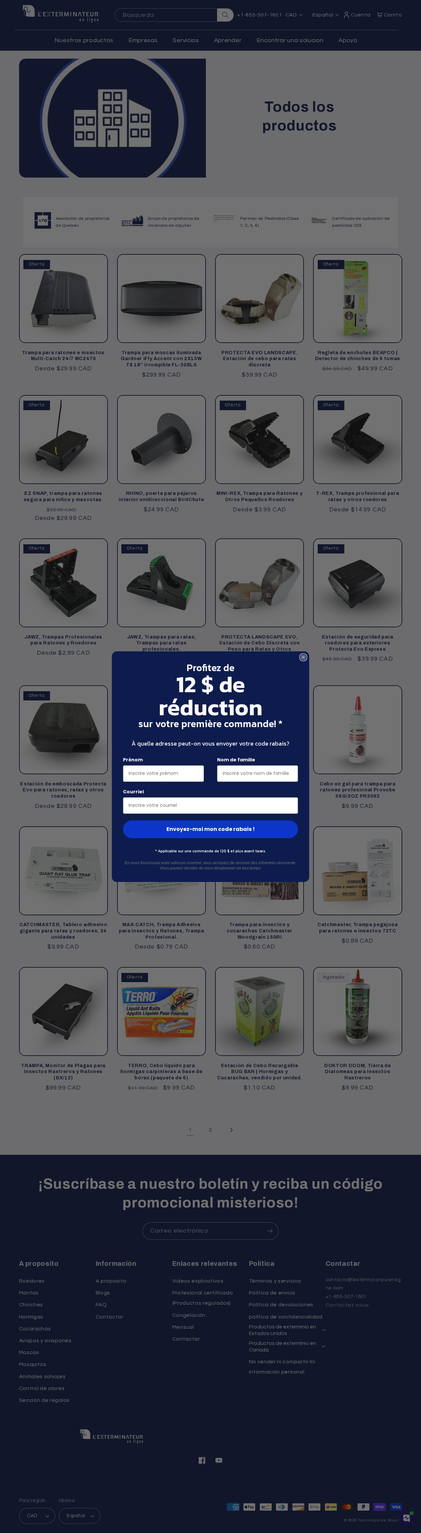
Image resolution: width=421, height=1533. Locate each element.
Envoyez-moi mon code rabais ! (210, 829)
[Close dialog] (303, 657)
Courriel (133, 791)
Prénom (133, 759)
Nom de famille (236, 759)
